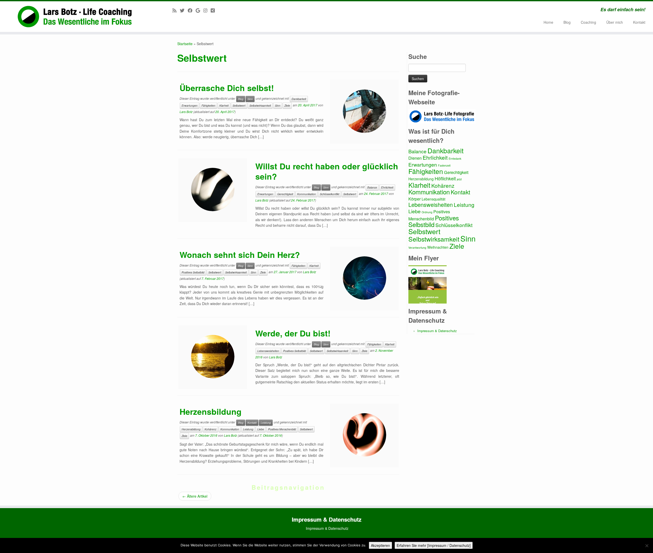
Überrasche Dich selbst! (227, 88)
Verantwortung (417, 247)
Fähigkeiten (208, 105)
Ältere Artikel (194, 496)
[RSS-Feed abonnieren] (176, 10)
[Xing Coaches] (214, 10)
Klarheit (224, 105)
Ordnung (427, 212)
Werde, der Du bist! (293, 333)
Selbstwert (239, 105)
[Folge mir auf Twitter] (184, 10)
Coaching (588, 22)
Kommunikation (306, 194)
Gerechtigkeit (285, 194)
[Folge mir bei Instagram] (207, 10)
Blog (567, 22)
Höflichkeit (445, 178)
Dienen (415, 158)
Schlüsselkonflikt (329, 194)
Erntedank (455, 158)
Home (548, 22)
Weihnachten (437, 247)
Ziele (287, 105)
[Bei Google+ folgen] (199, 10)
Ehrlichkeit (387, 187)
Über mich (614, 22)
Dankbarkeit (299, 99)
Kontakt (639, 22)
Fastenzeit (444, 165)
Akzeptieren (380, 545)
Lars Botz (186, 111)
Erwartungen (189, 105)
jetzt (459, 179)
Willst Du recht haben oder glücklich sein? (326, 171)
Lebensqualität (433, 199)
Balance (372, 187)
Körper (414, 199)
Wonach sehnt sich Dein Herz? (240, 254)
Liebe (260, 429)
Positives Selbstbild (193, 272)
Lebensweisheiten (268, 351)
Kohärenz (210, 429)
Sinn (250, 99)
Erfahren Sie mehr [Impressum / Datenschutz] (434, 545)
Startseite (185, 43)
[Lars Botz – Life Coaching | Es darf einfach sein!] (75, 16)
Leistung (266, 422)
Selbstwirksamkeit (260, 105)
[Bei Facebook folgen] (192, 10)
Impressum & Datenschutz (437, 330)
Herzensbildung (211, 411)
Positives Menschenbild (282, 429)
